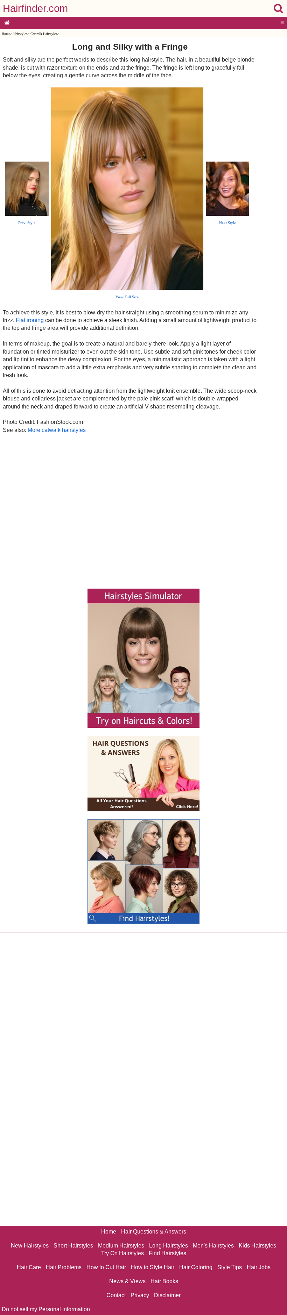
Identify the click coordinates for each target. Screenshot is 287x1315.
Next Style (227, 223)
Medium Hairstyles (121, 1246)
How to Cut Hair (106, 1267)
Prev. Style (26, 223)
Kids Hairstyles (257, 1246)
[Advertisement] (130, 509)
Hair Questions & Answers (153, 1232)
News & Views (127, 1281)
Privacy (140, 1295)
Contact (116, 1295)
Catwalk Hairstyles (43, 34)
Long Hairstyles (168, 1246)
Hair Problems (64, 1267)
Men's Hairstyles (213, 1246)
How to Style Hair (152, 1267)
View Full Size (127, 297)
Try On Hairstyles (122, 1253)
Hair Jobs (259, 1267)
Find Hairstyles (167, 1253)
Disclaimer (167, 1295)
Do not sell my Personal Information (46, 1309)
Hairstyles (20, 34)
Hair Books (164, 1281)
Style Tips (229, 1267)
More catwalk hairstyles (57, 430)
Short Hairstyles (73, 1246)
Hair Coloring (195, 1267)
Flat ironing (30, 320)
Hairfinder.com (35, 8)
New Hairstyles (30, 1246)
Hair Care (29, 1267)
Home (6, 34)
